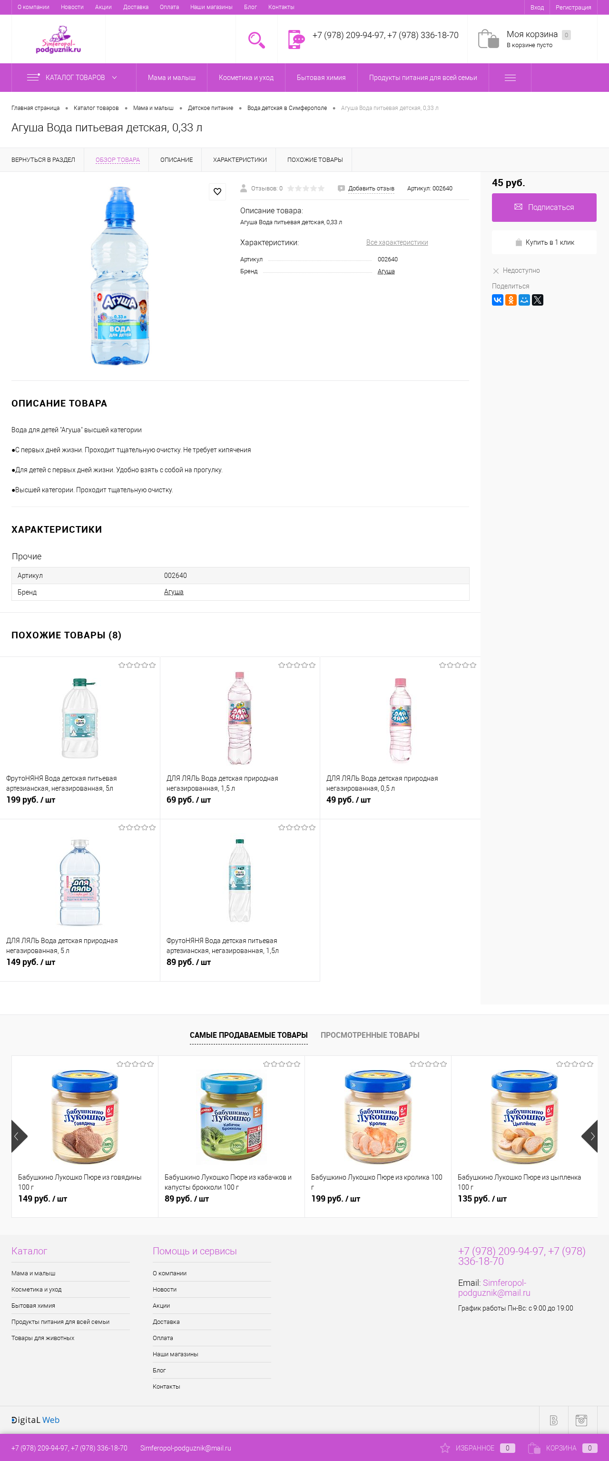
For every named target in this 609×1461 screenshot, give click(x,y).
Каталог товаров (76, 77)
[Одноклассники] (511, 300)
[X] (537, 300)
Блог (250, 7)
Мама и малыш (33, 1273)
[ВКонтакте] (497, 300)
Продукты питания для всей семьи (60, 1321)
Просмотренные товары (370, 1035)
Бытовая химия (33, 1305)
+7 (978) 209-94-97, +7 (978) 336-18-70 (69, 1448)
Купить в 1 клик (550, 242)
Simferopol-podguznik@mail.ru (494, 1288)
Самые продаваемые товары (249, 1035)
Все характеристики (397, 242)
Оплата (169, 7)
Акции (103, 7)
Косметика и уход (36, 1289)
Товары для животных (42, 1338)
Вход (537, 7)
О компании (33, 7)
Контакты (281, 7)
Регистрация (573, 7)
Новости (72, 7)
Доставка (135, 7)
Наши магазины (211, 7)
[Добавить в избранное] (217, 191)
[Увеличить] (120, 276)
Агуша (386, 271)
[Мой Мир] (524, 300)
